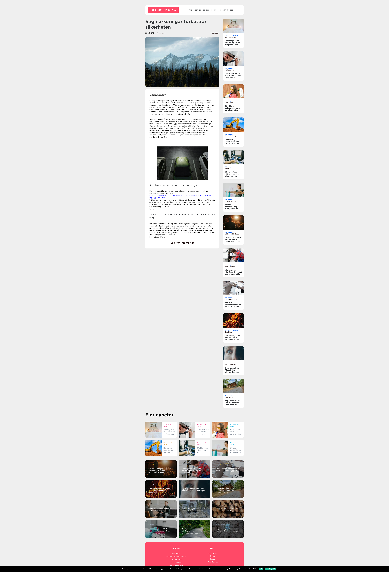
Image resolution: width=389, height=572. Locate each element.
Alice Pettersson (231, 37)
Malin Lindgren (230, 266)
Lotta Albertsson (231, 299)
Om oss (206, 10)
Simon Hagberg (230, 136)
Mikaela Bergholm (231, 201)
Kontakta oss (226, 10)
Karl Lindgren (229, 70)
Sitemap (213, 565)
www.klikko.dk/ (178, 566)
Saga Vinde (161, 33)
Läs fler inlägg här (182, 242)
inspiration (215, 33)
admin (227, 168)
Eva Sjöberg (229, 332)
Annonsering (195, 10)
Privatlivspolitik (270, 569)
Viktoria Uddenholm (232, 234)
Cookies (214, 10)
